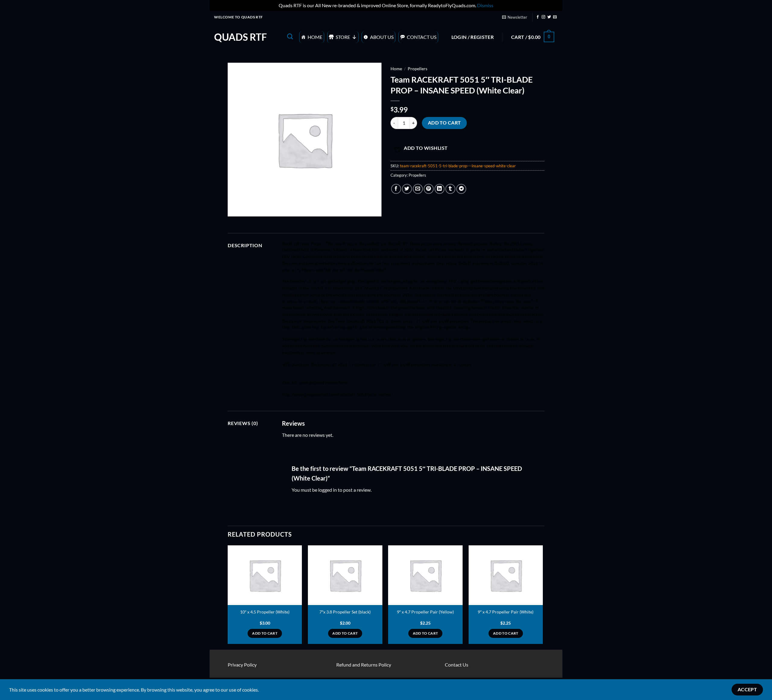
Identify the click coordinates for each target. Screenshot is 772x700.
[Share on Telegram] (461, 189)
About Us (382, 37)
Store (343, 37)
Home (315, 37)
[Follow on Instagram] (543, 17)
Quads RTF (240, 37)
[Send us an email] (555, 17)
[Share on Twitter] (407, 189)
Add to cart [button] (264, 633)
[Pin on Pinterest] (429, 189)
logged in (327, 490)
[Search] (289, 36)
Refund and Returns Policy (363, 664)
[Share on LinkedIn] (440, 189)
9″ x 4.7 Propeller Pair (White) (505, 611)
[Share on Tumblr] (450, 189)
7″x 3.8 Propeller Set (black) (345, 611)
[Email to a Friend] (418, 189)
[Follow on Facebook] (537, 17)
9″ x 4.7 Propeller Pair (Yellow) (425, 611)
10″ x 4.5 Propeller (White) (265, 611)
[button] (514, 17)
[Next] (542, 597)
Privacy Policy (242, 664)
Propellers (417, 68)
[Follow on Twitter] (549, 17)
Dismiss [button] (485, 5)
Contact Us (421, 37)
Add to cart (444, 122)
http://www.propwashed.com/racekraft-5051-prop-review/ (337, 394)
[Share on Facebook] (396, 189)
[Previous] (228, 597)
